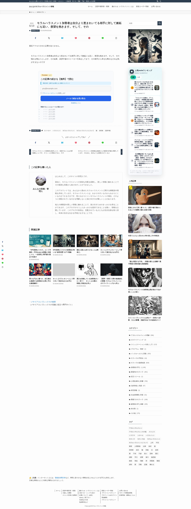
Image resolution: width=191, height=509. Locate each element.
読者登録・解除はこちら (127, 495)
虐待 (130, 464)
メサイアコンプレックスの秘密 (43, 302)
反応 (137, 450)
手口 (136, 457)
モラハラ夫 (141, 439)
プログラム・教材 (138, 349)
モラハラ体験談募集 (125, 493)
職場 (158, 461)
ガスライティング (138, 340)
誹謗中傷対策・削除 (69, 490)
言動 (140, 464)
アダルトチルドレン (135, 428)
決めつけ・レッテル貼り (87, 493)
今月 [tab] (138, 77)
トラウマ (132, 435)
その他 (135, 413)
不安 (157, 442)
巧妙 (140, 453)
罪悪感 (152, 461)
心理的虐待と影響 (139, 381)
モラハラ (132, 439)
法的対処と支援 (138, 386)
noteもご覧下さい (85, 497)
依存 (150, 446)
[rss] (157, 1)
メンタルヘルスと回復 (141, 353)
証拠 (145, 464)
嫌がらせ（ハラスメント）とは (89, 490)
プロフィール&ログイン (109, 495)
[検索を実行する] (159, 23)
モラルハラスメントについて (85, 130)
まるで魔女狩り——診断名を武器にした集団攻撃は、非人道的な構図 (145, 132)
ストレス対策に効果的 (70, 495)
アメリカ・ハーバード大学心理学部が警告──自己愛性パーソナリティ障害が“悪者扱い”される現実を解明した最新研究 (145, 144)
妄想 (156, 450)
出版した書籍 (67, 493)
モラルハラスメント (69, 130)
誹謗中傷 (107, 130)
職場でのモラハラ (139, 399)
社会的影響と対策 (139, 395)
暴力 (147, 457)
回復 (147, 450)
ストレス (152, 432)
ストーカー (47, 130)
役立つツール (137, 376)
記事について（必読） (86, 495)
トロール (140, 435)
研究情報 (135, 390)
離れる (152, 464)
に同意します (53, 93)
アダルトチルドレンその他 (137, 432)
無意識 (153, 457)
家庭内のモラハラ (139, 372)
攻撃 (141, 457)
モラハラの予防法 (139, 358)
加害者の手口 (35, 30)
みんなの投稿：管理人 (41, 190)
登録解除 (104, 497)
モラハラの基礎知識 (140, 363)
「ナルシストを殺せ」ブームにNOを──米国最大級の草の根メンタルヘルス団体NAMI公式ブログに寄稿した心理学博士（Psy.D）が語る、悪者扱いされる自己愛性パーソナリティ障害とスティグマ (145, 104)
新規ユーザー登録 (107, 490)
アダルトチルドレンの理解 (142, 335)
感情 (130, 457)
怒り (145, 453)
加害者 (101, 130)
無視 (130, 461)
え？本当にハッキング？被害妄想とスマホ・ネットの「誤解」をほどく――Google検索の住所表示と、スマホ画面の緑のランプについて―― (145, 120)
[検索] (160, 1)
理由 (136, 461)
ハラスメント (57, 130)
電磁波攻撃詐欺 (60, 478)
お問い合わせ (123, 490)
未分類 (134, 408)
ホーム (58, 490)
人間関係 (137, 446)
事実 (130, 446)
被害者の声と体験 (139, 404)
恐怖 (151, 453)
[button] (35, 38)
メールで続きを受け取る (76, 98)
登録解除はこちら (76, 103)
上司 (151, 442)
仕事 (144, 446)
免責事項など (83, 502)
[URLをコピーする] (116, 38)
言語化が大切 (83, 500)
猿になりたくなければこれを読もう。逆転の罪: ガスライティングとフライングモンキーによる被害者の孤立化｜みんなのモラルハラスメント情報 (145, 87)
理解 (141, 461)
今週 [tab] (133, 77)
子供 (134, 453)
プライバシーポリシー (49, 93)
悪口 (156, 453)
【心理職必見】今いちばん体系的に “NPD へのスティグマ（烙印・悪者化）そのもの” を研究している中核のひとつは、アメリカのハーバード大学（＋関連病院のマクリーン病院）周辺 (145, 160)
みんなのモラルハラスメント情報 (41, 6)
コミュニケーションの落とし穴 (144, 344)
